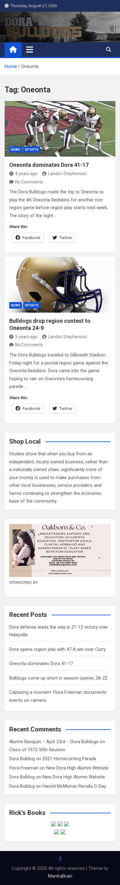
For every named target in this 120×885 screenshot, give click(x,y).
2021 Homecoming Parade (69, 758)
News (15, 150)
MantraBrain (60, 876)
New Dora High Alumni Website (77, 768)
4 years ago (26, 173)
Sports (31, 150)
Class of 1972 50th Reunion (37, 749)
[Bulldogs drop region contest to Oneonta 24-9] (60, 285)
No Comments (29, 181)
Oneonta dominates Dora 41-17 (49, 165)
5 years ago (26, 336)
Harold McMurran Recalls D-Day (74, 786)
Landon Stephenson (67, 173)
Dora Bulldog (22, 758)
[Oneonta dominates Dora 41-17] (60, 129)
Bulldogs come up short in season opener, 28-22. (58, 678)
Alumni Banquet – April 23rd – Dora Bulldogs (53, 741)
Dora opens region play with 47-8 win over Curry (57, 649)
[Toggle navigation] (30, 49)
